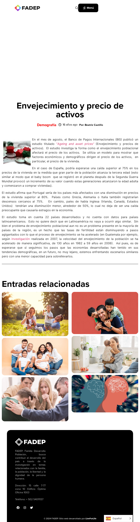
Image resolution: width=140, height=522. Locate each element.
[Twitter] (31, 508)
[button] (91, 125)
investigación (20, 239)
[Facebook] (18, 508)
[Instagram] (25, 508)
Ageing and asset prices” (75, 144)
